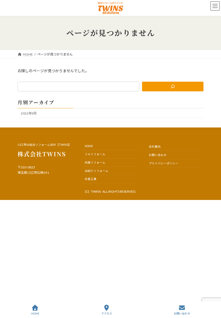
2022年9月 (29, 113)
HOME (35, 313)
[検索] (172, 86)
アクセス (106, 313)
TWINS (96, 191)
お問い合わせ (182, 313)
